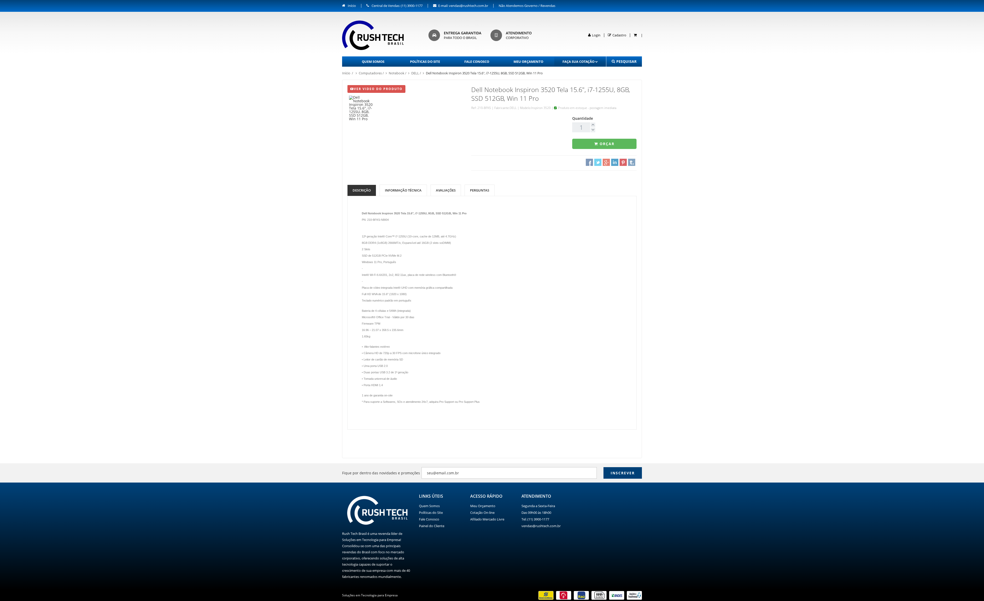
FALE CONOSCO (476, 61)
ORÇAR (606, 143)
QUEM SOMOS (373, 61)
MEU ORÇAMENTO (528, 61)
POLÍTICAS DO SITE (425, 61)
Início (351, 5)
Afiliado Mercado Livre (487, 519)
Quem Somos (429, 506)
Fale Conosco (429, 519)
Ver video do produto (378, 89)
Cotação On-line (482, 512)
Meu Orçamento (482, 506)
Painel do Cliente (431, 526)
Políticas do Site (431, 512)
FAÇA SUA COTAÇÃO (578, 61)
